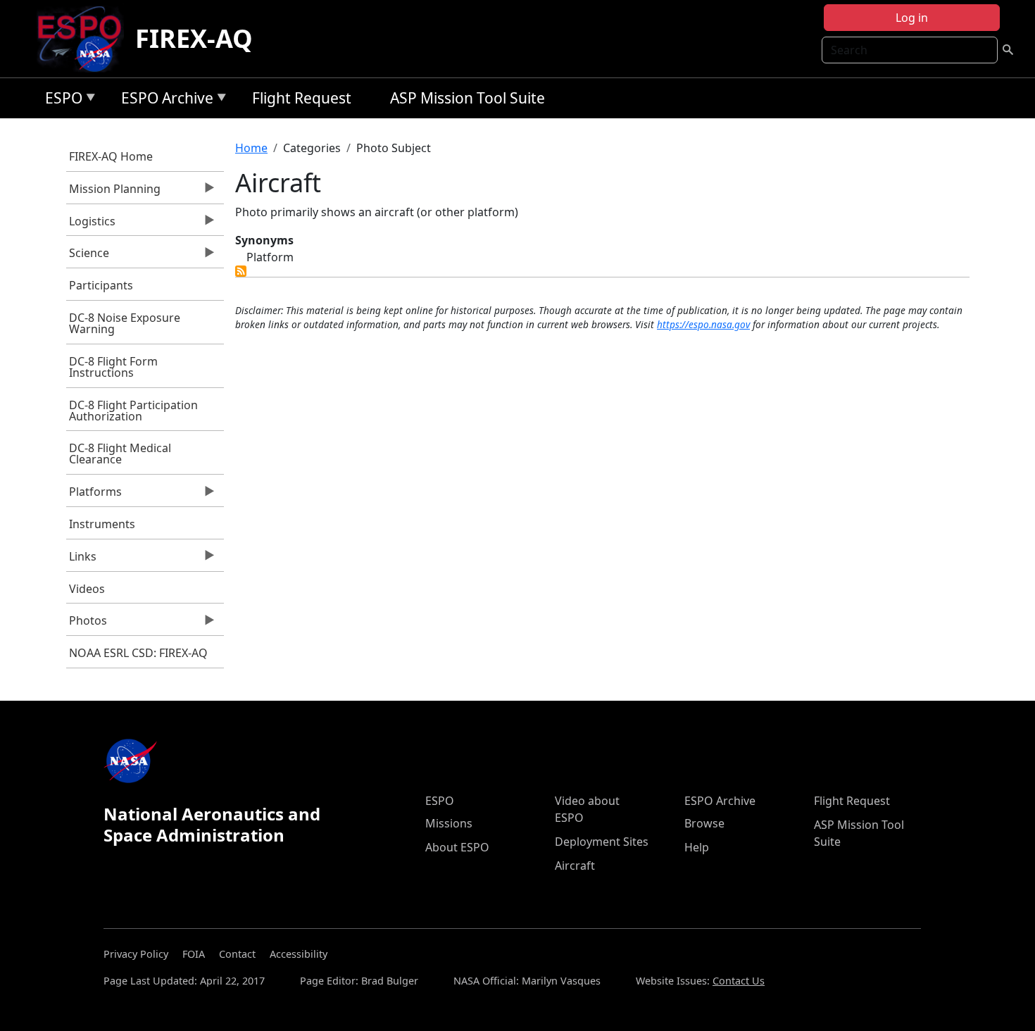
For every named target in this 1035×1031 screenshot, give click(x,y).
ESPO (60, 100)
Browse (704, 823)
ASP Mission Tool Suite (467, 98)
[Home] (84, 39)
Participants (101, 285)
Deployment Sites (601, 841)
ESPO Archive (163, 100)
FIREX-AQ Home (111, 156)
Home (251, 148)
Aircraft (575, 865)
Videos (87, 588)
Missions (448, 823)
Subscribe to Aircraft (240, 271)
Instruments (102, 524)
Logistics (91, 224)
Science (88, 256)
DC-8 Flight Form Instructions (113, 367)
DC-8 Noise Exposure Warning (124, 323)
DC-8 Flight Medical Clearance (120, 453)
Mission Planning (113, 192)
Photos (87, 624)
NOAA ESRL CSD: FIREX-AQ (138, 653)
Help (696, 847)
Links (81, 560)
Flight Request (301, 98)
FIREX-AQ (194, 38)
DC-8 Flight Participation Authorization (133, 410)
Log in (912, 17)
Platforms (94, 495)
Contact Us (739, 980)
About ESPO (457, 847)
